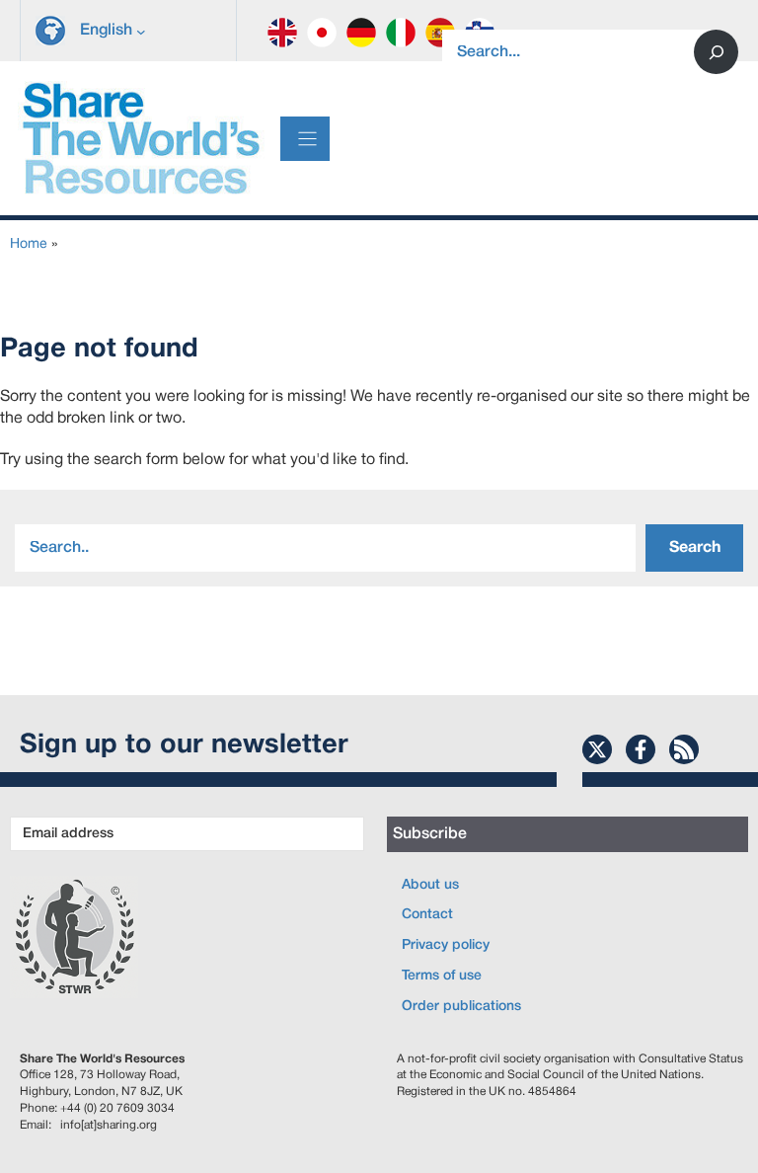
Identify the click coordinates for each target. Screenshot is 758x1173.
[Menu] (305, 139)
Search (694, 548)
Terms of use (442, 976)
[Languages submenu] (141, 31)
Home (28, 244)
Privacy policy (446, 945)
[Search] (716, 52)
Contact (427, 914)
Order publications (461, 1006)
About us (430, 885)
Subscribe (430, 834)
